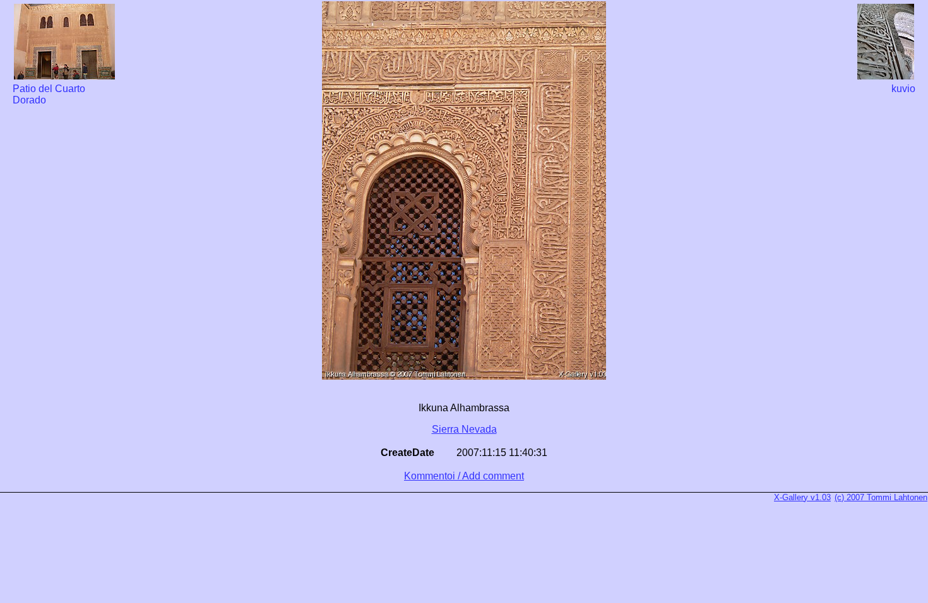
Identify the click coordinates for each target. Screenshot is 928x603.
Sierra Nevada (464, 429)
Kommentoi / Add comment (464, 476)
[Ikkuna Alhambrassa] (464, 374)
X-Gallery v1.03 (802, 497)
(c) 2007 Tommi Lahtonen (881, 497)
